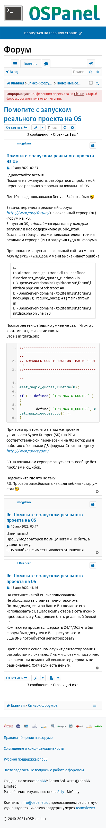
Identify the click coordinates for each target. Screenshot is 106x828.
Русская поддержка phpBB (26, 759)
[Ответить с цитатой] (93, 145)
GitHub (79, 94)
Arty (60, 791)
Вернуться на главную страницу (53, 32)
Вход (14, 72)
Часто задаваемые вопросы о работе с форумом (44, 770)
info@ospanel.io (34, 802)
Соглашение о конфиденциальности (34, 748)
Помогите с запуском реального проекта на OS (43, 114)
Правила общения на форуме (28, 737)
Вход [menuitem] (93, 64)
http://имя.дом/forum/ (27, 212)
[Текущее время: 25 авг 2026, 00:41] (91, 83)
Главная (31, 63)
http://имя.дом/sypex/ (27, 451)
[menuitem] (97, 83)
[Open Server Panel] (53, 13)
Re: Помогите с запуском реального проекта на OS (44, 517)
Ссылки (16, 64)
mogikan (24, 143)
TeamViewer (85, 808)
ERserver (24, 563)
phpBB (41, 781)
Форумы (47, 64)
